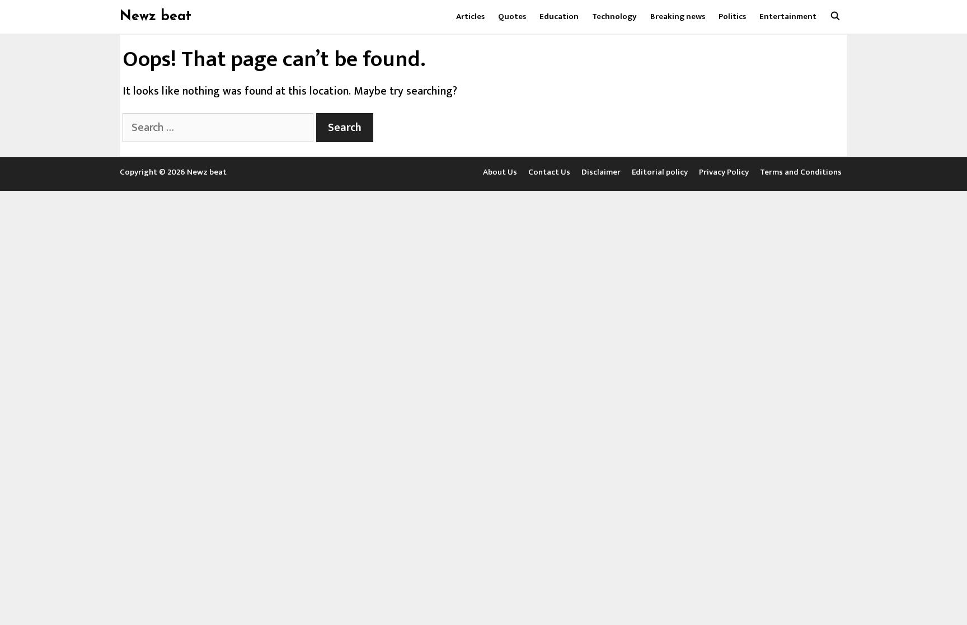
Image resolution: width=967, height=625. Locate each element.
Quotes (512, 17)
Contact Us (549, 172)
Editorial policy (660, 172)
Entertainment (787, 17)
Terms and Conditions (801, 172)
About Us (500, 172)
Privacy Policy (724, 172)
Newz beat (155, 17)
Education (559, 17)
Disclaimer (601, 172)
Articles (470, 17)
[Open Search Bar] (835, 17)
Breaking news (677, 17)
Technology (614, 17)
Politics (732, 17)
